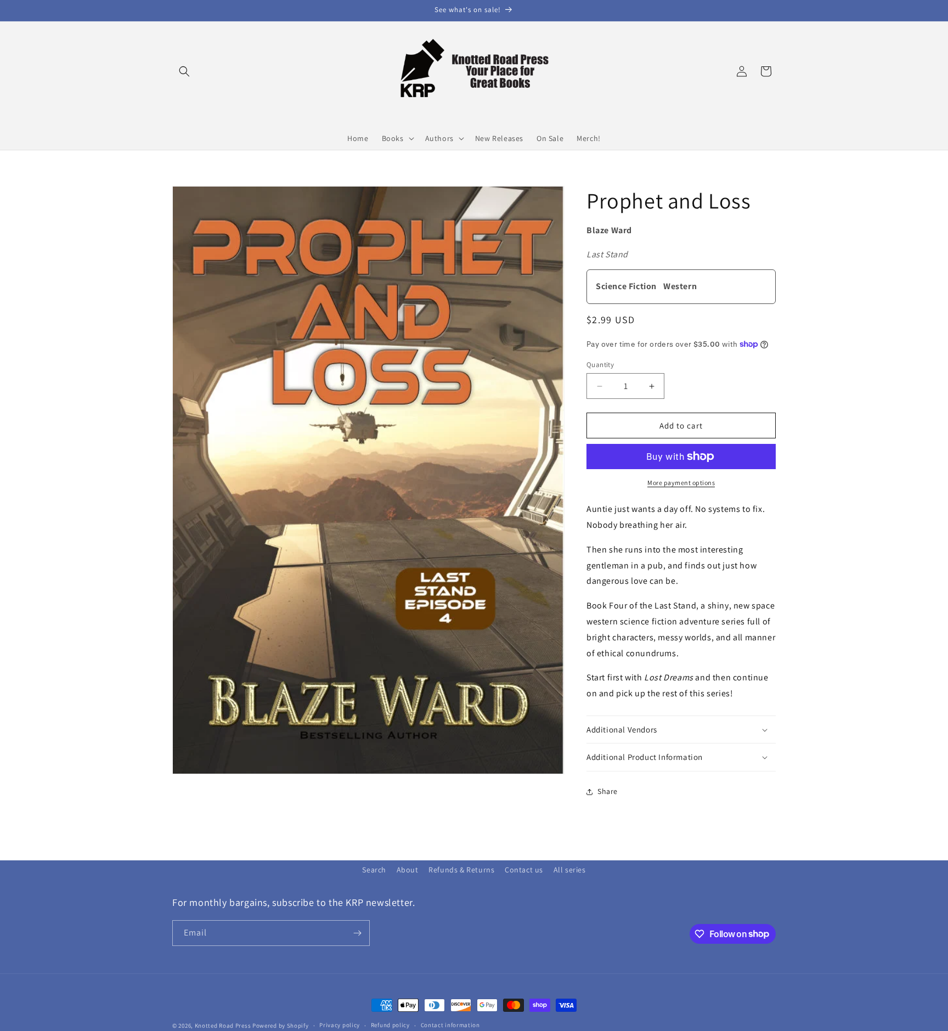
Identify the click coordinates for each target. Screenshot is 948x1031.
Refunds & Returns (461, 870)
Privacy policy (339, 1025)
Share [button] (607, 791)
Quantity (600, 364)
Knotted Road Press (223, 1025)
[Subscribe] (357, 933)
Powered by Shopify (280, 1025)
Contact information (450, 1025)
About (408, 870)
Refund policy (390, 1025)
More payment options (681, 482)
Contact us (524, 870)
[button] (184, 71)
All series (570, 870)
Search (374, 870)
